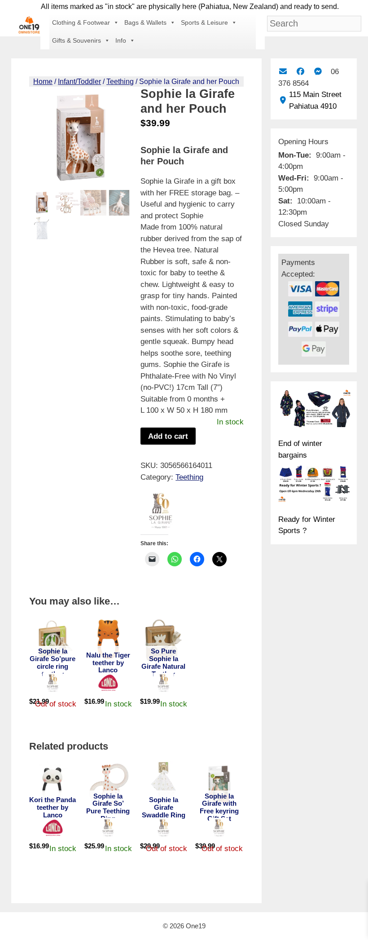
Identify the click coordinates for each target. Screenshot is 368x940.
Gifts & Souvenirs (76, 40)
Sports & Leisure (204, 22)
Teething (120, 81)
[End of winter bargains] (314, 409)
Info (120, 40)
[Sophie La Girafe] (160, 512)
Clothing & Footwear (81, 22)
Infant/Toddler (79, 81)
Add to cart (168, 436)
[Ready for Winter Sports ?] (314, 485)
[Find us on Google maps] (283, 100)
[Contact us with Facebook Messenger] (318, 71)
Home (43, 81)
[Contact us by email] (283, 71)
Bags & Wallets (145, 22)
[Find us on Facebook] (300, 71)
